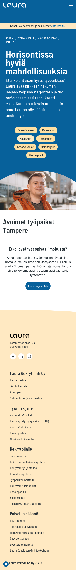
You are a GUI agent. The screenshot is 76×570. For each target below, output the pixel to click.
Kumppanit (16, 392)
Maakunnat (48, 130)
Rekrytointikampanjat (23, 485)
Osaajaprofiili (18, 433)
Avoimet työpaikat (47, 38)
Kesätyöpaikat (25, 147)
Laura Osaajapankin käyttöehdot (29, 550)
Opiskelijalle (48, 147)
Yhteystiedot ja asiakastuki (26, 398)
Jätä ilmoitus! (58, 26)
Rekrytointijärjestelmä (23, 468)
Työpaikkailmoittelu (22, 480)
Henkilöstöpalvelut (21, 474)
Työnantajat (45, 138)
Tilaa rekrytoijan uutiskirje (26, 503)
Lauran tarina (18, 380)
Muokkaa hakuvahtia (22, 439)
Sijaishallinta (17, 497)
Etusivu (10, 38)
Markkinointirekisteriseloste (27, 532)
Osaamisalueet (26, 130)
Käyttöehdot (17, 520)
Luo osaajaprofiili (38, 286)
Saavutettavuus (19, 538)
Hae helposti (36, 155)
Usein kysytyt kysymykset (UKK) (29, 421)
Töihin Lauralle (19, 386)
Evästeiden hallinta (21, 544)
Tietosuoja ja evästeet (23, 526)
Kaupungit (25, 138)
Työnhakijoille (26, 38)
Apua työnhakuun (20, 427)
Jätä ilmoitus (18, 456)
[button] (26, 5)
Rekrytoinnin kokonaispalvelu (28, 462)
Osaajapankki (18, 492)
